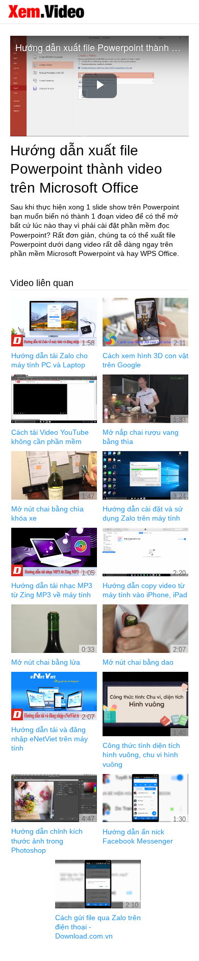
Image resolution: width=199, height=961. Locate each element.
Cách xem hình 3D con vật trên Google (145, 360)
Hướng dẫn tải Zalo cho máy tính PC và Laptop (49, 360)
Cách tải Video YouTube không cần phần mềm (50, 437)
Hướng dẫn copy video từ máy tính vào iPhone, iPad (145, 590)
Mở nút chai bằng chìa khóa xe (47, 513)
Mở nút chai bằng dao (138, 662)
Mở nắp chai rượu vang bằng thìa (141, 437)
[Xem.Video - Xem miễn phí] (46, 11)
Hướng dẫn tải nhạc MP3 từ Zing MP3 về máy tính (51, 590)
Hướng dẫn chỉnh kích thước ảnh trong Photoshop (47, 840)
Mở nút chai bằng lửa (45, 662)
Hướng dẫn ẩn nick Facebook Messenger (138, 836)
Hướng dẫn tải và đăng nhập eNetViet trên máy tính (49, 738)
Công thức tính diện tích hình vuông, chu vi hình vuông (141, 754)
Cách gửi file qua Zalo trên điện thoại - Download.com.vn (98, 926)
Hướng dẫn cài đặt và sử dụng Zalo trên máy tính (143, 513)
